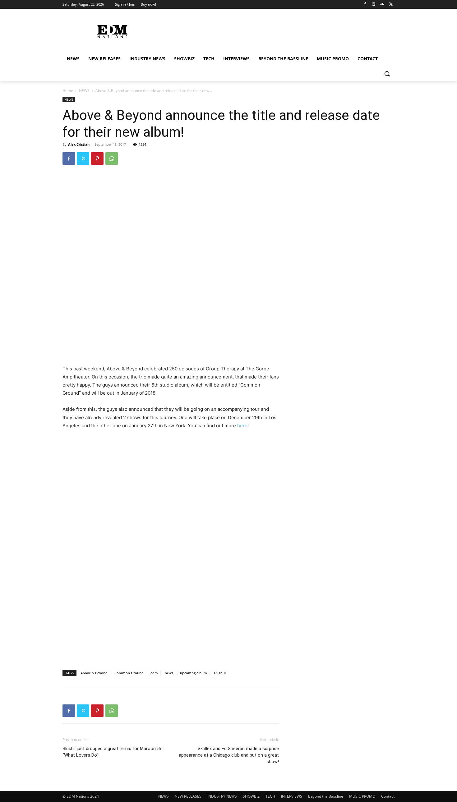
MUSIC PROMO (362, 796)
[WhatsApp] (111, 158)
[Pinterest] (97, 158)
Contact (388, 796)
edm (154, 673)
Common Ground (129, 673)
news (169, 673)
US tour (220, 673)
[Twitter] (391, 4)
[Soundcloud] (382, 4)
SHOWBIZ (251, 796)
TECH (270, 796)
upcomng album (193, 673)
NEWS (84, 90)
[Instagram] (373, 4)
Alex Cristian (79, 144)
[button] (387, 73)
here (242, 425)
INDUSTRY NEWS (222, 796)
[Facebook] (365, 4)
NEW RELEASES (188, 796)
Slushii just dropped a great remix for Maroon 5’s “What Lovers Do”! (112, 752)
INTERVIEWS (291, 796)
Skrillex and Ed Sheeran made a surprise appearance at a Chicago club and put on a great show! (229, 755)
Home (67, 90)
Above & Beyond (94, 673)
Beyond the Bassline (325, 796)
